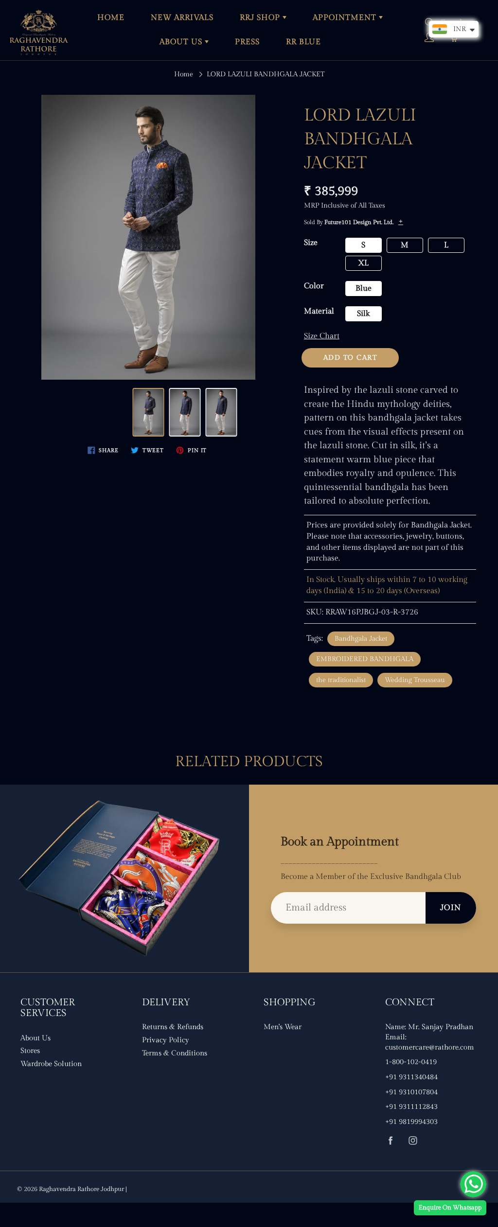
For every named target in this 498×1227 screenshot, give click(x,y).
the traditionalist (341, 680)
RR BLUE (303, 42)
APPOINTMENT (346, 17)
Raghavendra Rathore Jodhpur (81, 1189)
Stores (30, 1051)
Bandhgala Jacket (361, 639)
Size (311, 242)
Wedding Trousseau (415, 680)
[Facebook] (390, 1140)
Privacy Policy (165, 1040)
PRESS (247, 42)
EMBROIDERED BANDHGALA (364, 659)
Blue (364, 288)
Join (451, 907)
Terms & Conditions (174, 1053)
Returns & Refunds (172, 1027)
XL (363, 263)
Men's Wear (283, 1027)
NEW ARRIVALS (182, 17)
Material (319, 311)
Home (183, 74)
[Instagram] (412, 1140)
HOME (110, 17)
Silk (363, 313)
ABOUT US (182, 42)
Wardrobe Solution (51, 1064)
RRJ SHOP (261, 17)
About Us (35, 1038)
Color (314, 286)
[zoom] (148, 237)
